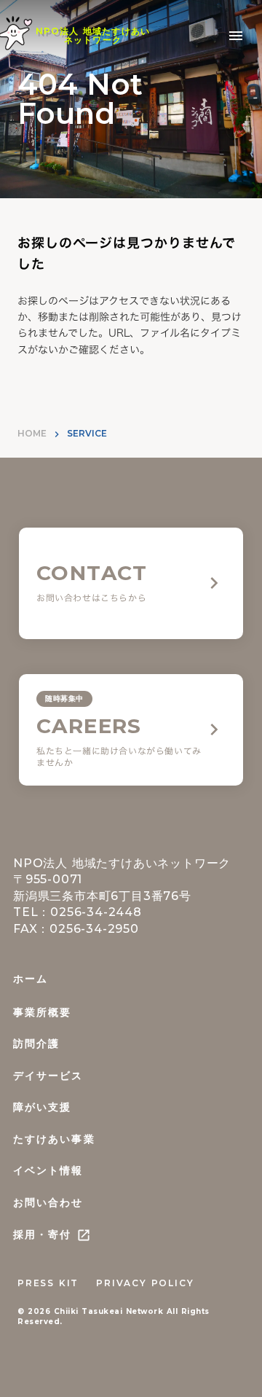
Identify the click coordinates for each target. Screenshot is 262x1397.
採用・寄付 (42, 1234)
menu (236, 35)
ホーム (30, 978)
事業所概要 (42, 1012)
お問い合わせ (48, 1202)
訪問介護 (36, 1043)
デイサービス (48, 1075)
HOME (32, 433)
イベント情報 (48, 1170)
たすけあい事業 (54, 1139)
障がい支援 (42, 1107)
